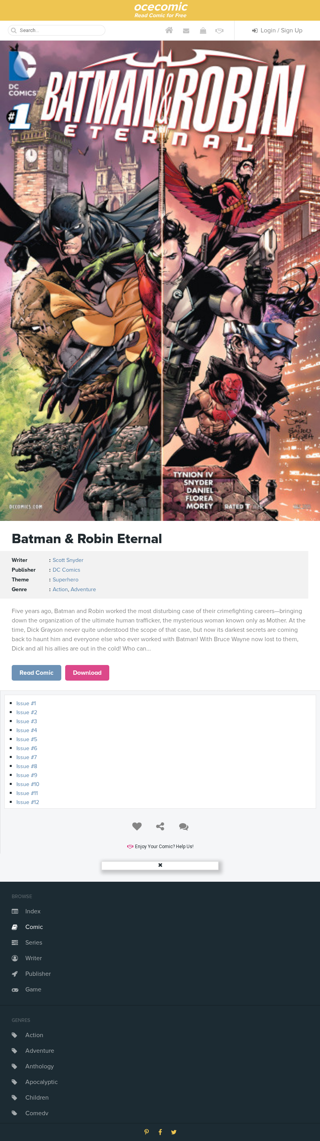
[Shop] (203, 30)
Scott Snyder (68, 560)
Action (34, 1035)
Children (37, 1098)
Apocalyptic (41, 1082)
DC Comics (66, 570)
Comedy (36, 1113)
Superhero (65, 579)
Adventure (39, 1051)
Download (87, 673)
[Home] (169, 30)
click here (36, 673)
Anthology (39, 1066)
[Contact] (186, 30)
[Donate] (219, 30)
